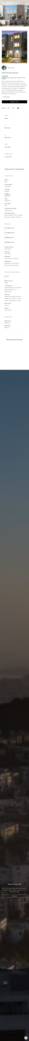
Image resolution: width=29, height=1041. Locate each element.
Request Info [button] (14, 102)
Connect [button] (14, 896)
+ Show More (6, 97)
